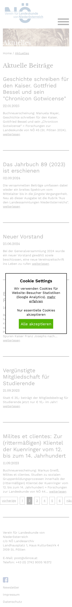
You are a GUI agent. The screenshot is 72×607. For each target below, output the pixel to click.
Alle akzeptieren (36, 324)
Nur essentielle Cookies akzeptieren (36, 312)
